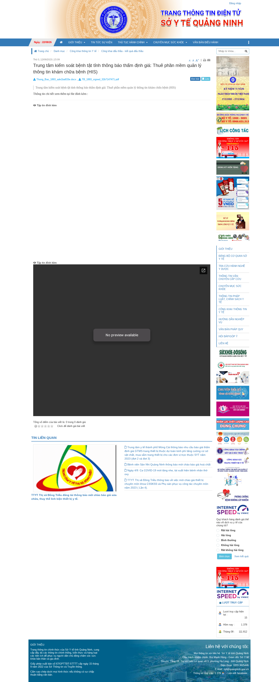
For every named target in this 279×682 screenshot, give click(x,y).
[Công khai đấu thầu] (232, 450)
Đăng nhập (235, 3)
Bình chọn (224, 556)
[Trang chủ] (139, 19)
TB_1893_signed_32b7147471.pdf (100, 79)
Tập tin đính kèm (46, 105)
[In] (204, 60)
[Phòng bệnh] (232, 495)
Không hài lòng (230, 545)
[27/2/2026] (232, 83)
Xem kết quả (241, 556)
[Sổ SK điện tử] (232, 193)
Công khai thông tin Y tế (83, 51)
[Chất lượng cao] (232, 423)
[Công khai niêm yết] (232, 460)
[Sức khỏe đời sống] (232, 353)
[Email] (208, 60)
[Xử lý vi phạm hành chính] (232, 220)
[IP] (232, 509)
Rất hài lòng (228, 530)
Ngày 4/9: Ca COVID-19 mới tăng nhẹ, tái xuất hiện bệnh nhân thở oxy (166, 472)
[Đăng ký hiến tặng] (232, 167)
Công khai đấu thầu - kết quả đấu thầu (122, 51)
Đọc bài (195, 79)
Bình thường (228, 540)
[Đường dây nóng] (232, 118)
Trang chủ (43, 51)
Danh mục (59, 51)
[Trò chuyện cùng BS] (232, 377)
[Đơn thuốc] (232, 476)
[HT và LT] (232, 408)
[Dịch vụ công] (232, 438)
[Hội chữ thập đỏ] (232, 365)
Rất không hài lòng (232, 550)
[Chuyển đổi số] (232, 392)
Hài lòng (226, 535)
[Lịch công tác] (232, 130)
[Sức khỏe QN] (232, 236)
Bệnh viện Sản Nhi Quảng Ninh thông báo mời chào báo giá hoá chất (168, 464)
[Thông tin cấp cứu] (232, 147)
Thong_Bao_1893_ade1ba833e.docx (56, 79)
